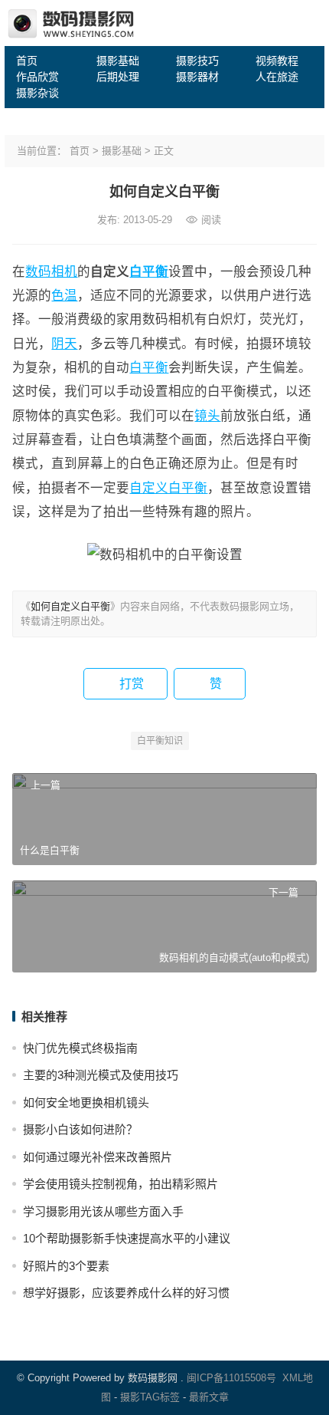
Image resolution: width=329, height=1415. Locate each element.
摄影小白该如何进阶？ (80, 1129)
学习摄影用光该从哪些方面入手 (103, 1211)
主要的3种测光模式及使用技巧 (100, 1074)
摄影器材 (197, 77)
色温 (64, 295)
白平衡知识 (160, 740)
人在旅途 (277, 77)
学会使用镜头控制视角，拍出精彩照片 (120, 1183)
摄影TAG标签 (150, 1397)
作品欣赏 (37, 77)
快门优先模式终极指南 (80, 1048)
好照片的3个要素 (66, 1265)
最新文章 (209, 1397)
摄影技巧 (197, 60)
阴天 (64, 343)
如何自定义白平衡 (70, 606)
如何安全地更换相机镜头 (86, 1102)
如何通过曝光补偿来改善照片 (97, 1156)
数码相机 (51, 271)
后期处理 (117, 77)
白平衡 (148, 271)
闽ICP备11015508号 (231, 1378)
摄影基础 (117, 60)
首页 (26, 60)
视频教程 (277, 60)
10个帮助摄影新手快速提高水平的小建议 (126, 1238)
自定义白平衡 (168, 488)
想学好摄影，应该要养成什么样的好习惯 (126, 1292)
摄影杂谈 (37, 93)
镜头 (207, 416)
